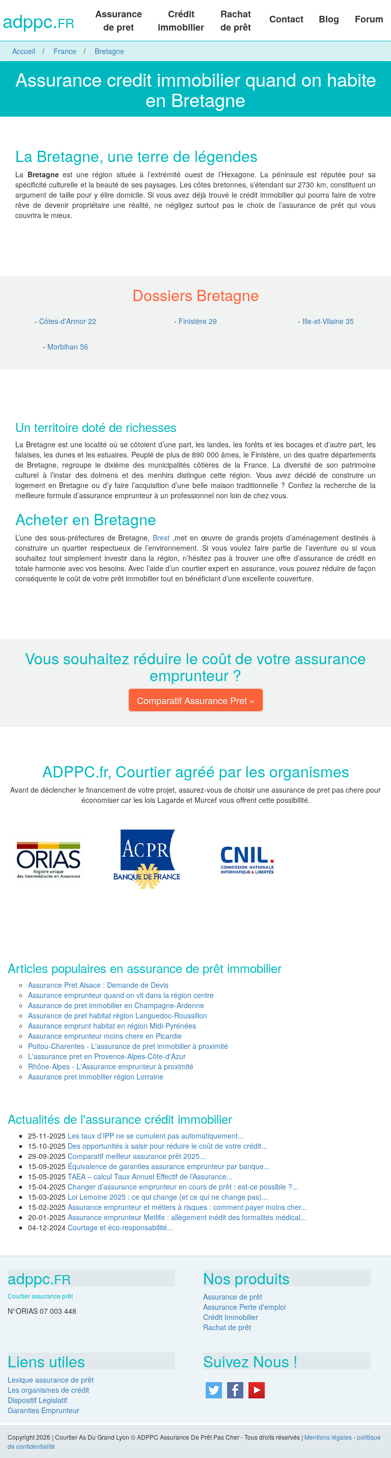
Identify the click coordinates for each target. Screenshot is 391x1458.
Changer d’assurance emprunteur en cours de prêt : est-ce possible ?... (183, 1186)
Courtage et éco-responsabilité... (120, 1227)
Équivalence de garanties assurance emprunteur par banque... (169, 1166)
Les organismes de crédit (48, 1390)
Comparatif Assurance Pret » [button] (196, 700)
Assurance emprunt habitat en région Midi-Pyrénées (112, 1025)
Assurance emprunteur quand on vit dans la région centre (121, 995)
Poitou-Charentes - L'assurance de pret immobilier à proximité (128, 1046)
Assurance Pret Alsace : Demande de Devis (98, 985)
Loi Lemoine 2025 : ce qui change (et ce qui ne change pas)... (168, 1197)
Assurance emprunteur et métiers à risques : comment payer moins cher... (187, 1207)
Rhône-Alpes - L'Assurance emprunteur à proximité (110, 1066)
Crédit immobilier (181, 20)
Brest (163, 537)
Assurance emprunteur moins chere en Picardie (105, 1036)
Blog (329, 18)
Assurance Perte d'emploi (244, 1307)
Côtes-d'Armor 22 (67, 321)
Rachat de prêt (235, 20)
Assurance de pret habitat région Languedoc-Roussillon (117, 1015)
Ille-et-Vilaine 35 (328, 321)
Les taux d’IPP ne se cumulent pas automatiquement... (156, 1135)
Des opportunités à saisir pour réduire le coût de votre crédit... (167, 1146)
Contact (286, 18)
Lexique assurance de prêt (51, 1379)
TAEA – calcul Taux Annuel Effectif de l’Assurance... (150, 1176)
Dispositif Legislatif (37, 1400)
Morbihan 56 (67, 346)
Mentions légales (328, 1437)
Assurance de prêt (232, 1296)
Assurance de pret (118, 20)
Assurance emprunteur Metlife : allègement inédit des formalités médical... (187, 1217)
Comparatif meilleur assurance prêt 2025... (137, 1156)
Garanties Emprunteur (43, 1410)
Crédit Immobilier (230, 1317)
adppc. (38, 21)
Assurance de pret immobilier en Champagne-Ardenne (116, 1005)
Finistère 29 (198, 321)
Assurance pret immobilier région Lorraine (95, 1076)
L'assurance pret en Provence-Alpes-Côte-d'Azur (107, 1056)
